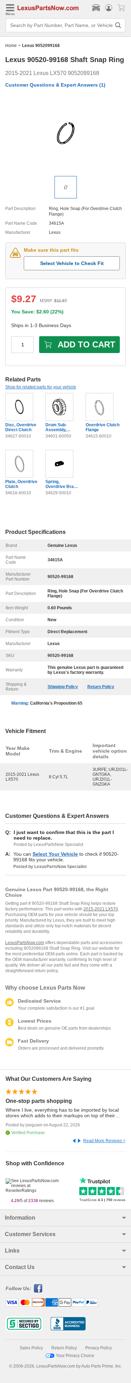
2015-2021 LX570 (100, 909)
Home (11, 45)
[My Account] (108, 8)
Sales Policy (31, 1347)
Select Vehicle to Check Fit (72, 263)
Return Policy (100, 686)
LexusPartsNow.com (24, 942)
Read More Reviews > (104, 1140)
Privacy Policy (98, 1347)
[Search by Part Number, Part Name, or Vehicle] (118, 25)
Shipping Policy (63, 686)
